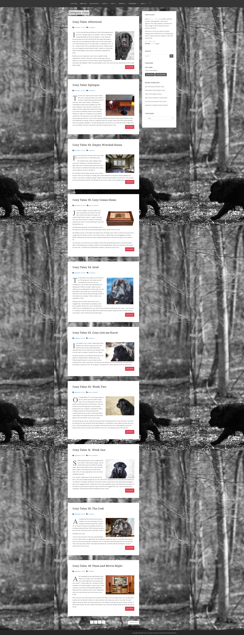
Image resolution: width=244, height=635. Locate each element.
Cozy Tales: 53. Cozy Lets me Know (95, 332)
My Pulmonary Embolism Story (154, 86)
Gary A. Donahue (154, 19)
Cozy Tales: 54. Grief (86, 267)
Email (152, 41)
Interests (121, 3)
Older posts (133, 622)
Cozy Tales (74, 3)
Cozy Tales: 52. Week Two (89, 386)
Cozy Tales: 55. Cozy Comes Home (94, 200)
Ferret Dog (83, 3)
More (147, 41)
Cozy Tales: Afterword (87, 22)
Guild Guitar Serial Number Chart (155, 90)
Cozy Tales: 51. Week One (89, 450)
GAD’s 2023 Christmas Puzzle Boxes (156, 98)
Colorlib (161, 633)
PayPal (153, 43)
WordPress (173, 633)
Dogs (112, 3)
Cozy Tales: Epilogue (86, 85)
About (143, 3)
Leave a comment (93, 205)
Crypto (157, 43)
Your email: (149, 67)
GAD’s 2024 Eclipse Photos (153, 94)
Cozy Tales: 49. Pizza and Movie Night (97, 566)
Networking (132, 3)
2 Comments (91, 27)
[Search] (171, 56)
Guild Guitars (93, 3)
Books (104, 3)
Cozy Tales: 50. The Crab (88, 508)
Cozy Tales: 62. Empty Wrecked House (97, 145)
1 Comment (91, 150)
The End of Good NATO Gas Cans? (156, 101)
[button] (150, 3)
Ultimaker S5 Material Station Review (156, 105)
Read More (129, 67)
